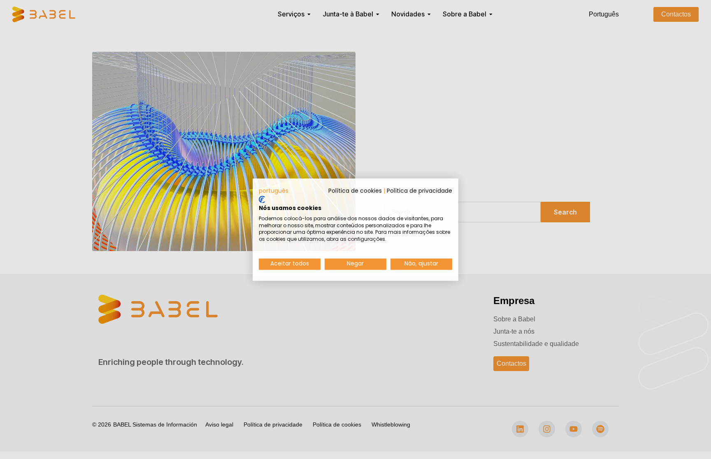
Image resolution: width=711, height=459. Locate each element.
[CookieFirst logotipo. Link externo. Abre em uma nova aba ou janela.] (262, 199)
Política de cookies (355, 191)
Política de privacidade (419, 191)
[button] (273, 191)
